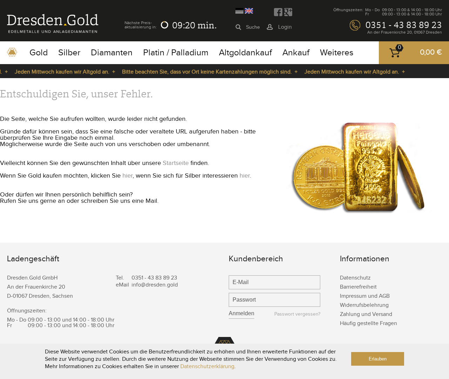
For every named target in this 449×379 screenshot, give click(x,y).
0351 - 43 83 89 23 (404, 24)
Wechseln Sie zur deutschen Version (239, 11)
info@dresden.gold (155, 285)
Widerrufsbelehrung (364, 305)
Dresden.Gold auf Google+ (288, 12)
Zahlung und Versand (366, 314)
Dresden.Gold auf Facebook (278, 12)
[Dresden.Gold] (52, 31)
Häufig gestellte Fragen (368, 323)
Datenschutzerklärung (207, 366)
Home (12, 55)
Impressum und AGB (365, 296)
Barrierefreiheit (358, 287)
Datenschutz (355, 278)
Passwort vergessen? (297, 314)
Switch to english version (249, 11)
